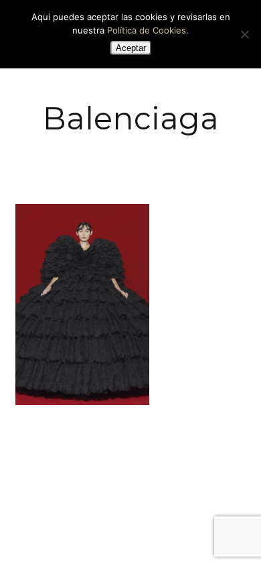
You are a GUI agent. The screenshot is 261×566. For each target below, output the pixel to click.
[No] (244, 34)
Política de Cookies (146, 30)
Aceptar (131, 48)
